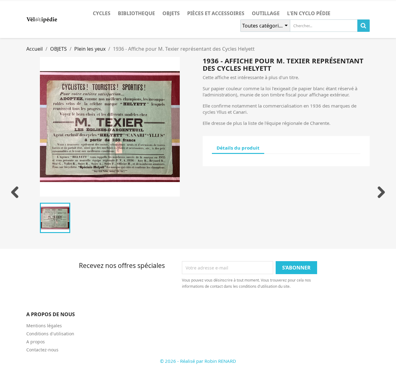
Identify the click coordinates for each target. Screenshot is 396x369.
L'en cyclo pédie (308, 13)
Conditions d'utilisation (50, 334)
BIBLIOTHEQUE (136, 13)
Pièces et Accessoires (215, 13)
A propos (35, 342)
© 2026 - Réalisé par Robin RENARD (198, 361)
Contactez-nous (42, 350)
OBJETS (171, 13)
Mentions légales (44, 326)
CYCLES (101, 13)
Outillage (266, 13)
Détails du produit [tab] (238, 148)
